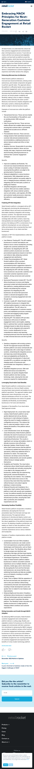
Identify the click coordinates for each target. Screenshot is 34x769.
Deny (10, 765)
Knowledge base (6, 645)
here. (28, 759)
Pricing (4, 728)
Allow (5, 765)
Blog (3, 735)
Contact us (5, 738)
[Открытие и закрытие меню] (31, 6)
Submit (17, 699)
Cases (4, 731)
